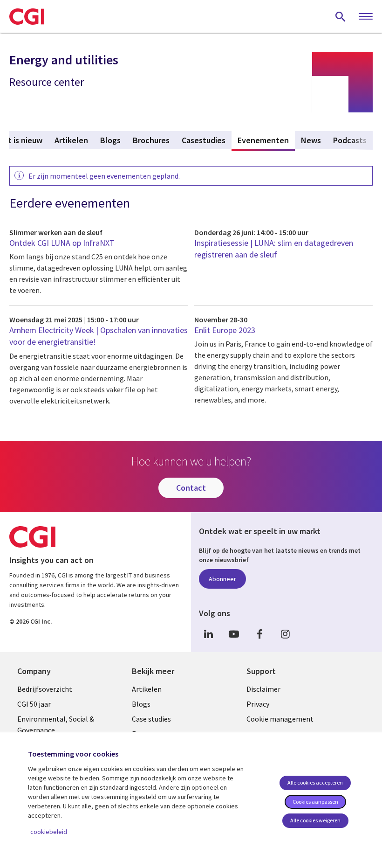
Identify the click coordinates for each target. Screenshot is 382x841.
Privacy (257, 704)
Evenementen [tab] (266, 140)
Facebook (259, 634)
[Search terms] (340, 16)
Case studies (151, 718)
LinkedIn (208, 634)
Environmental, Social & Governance (55, 724)
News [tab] (311, 140)
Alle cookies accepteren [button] (315, 782)
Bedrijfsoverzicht (44, 689)
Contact (191, 487)
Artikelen (147, 689)
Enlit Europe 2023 (224, 330)
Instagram (285, 634)
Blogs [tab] (110, 140)
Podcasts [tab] (350, 140)
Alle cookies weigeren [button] (315, 820)
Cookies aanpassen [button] (315, 801)
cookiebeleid (48, 831)
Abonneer (222, 579)
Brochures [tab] (151, 140)
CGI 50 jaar (34, 704)
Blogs (141, 704)
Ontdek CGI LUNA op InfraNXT (62, 242)
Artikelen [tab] (71, 140)
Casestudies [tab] (203, 140)
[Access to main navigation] (365, 17)
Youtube (234, 634)
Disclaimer (263, 689)
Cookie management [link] (280, 718)
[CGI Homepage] (26, 16)
